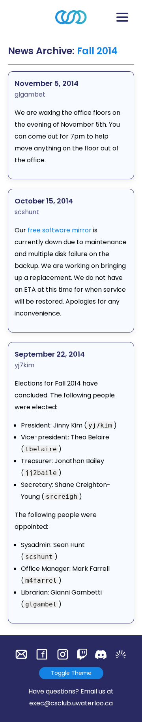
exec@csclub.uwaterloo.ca (71, 703)
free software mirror (60, 230)
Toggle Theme (71, 673)
